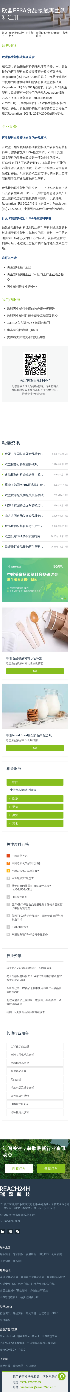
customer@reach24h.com (38, 1387)
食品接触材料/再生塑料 (21, 34)
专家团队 (18, 1254)
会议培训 (44, 1313)
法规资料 (18, 1313)
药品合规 (16, 1079)
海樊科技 (5, 1365)
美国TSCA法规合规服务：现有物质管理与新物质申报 (37, 917)
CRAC (55, 1313)
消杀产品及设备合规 (22, 1087)
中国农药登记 (19, 855)
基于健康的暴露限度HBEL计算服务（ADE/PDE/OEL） (32, 887)
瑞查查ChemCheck (28, 1336)
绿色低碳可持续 (20, 1095)
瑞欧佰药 (18, 1365)
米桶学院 (5, 1320)
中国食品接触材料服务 (23, 789)
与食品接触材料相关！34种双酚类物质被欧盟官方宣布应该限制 (34, 978)
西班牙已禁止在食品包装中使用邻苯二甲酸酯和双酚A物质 (34, 990)
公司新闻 (57, 1254)
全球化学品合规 (20, 1046)
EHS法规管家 (49, 1336)
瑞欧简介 (5, 1254)
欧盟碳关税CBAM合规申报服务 (30, 934)
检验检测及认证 (20, 1112)
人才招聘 (5, 1260)
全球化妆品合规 (20, 1062)
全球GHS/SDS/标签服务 (26, 870)
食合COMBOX (8, 1349)
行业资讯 (5, 1313)
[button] (62, 598)
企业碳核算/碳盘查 (23, 878)
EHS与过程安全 (20, 1104)
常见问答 (31, 1313)
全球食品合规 (18, 1071)
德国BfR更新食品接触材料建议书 (26, 1012)
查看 (35, 671)
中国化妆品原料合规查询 (41, 1342)
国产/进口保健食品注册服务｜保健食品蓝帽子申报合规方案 (37, 906)
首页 (4, 32)
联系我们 (18, 1260)
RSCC (22, 1349)
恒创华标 (31, 1365)
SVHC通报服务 (20, 926)
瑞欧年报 (44, 1254)
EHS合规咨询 (19, 896)
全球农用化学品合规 (22, 1054)
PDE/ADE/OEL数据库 (12, 1342)
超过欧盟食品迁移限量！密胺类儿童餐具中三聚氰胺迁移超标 (34, 1002)
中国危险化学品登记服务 (26, 863)
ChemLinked (7, 1336)
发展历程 (31, 1254)
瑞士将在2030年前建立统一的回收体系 (29, 967)
